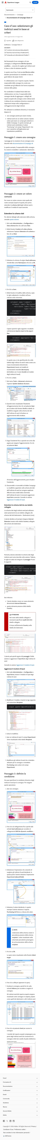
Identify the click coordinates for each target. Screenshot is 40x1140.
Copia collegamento (19, 40)
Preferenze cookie (19, 1129)
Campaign (20, 15)
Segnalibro (8, 40)
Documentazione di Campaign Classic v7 (19, 18)
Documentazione (9, 15)
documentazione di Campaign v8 (23, 143)
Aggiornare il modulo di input (16, 500)
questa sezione (14, 219)
